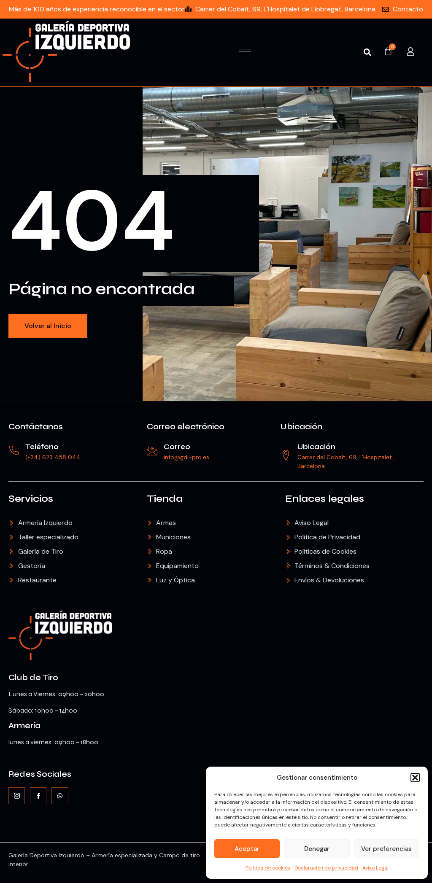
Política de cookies (268, 867)
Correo (177, 446)
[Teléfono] (13, 450)
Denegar (316, 849)
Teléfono (42, 446)
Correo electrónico (185, 426)
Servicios (30, 499)
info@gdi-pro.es (186, 457)
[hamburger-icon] (244, 49)
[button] (415, 777)
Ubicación (301, 426)
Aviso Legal (375, 867)
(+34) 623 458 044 (53, 457)
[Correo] (152, 450)
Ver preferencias (386, 849)
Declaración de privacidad (326, 867)
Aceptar (247, 849)
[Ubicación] (286, 455)
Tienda (165, 499)
